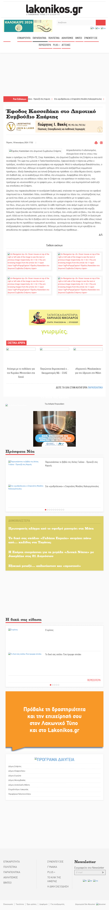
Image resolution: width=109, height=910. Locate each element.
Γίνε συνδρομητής (57, 904)
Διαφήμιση (43, 904)
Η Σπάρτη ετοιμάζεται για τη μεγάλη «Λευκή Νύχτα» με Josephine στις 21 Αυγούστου (51, 554)
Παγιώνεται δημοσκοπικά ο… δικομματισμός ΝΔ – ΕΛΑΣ (54, 371)
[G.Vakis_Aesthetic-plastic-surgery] (54, 126)
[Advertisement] (54, 75)
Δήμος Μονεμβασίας (16, 780)
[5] (53, 509)
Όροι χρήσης (31, 904)
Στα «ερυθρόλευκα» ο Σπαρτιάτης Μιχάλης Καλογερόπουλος (65, 99)
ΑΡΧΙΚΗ (7, 39)
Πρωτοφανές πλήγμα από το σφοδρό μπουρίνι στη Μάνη (51, 528)
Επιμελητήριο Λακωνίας (18, 789)
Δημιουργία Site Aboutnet (85, 904)
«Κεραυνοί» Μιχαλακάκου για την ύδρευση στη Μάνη (88, 371)
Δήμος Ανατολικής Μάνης (19, 785)
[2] (47, 509)
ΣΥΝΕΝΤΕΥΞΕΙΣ (90, 38)
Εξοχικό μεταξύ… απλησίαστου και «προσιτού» (44, 565)
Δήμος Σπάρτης (14, 766)
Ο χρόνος (49, 630)
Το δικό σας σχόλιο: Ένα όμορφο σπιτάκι (63, 654)
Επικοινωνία (8, 904)
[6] (55, 509)
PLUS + (56, 44)
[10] (63, 509)
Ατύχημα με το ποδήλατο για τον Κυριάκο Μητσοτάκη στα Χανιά (21, 373)
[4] (51, 509)
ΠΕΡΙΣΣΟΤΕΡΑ (94, 680)
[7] (57, 509)
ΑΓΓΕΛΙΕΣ (66, 44)
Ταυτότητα (20, 904)
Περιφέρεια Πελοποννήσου (19, 794)
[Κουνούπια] (54, 428)
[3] (49, 509)
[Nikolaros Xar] (54, 317)
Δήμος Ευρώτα (14, 775)
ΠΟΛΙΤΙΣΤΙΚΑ (53, 38)
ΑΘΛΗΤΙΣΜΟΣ (67, 38)
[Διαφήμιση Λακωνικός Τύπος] (54, 721)
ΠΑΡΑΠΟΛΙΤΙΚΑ (39, 38)
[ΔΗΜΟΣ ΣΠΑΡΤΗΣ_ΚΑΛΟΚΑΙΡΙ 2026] (27, 25)
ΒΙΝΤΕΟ (78, 38)
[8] (59, 509)
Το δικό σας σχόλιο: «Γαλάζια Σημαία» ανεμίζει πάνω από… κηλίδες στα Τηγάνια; (49, 540)
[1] (45, 509)
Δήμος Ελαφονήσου (16, 771)
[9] (61, 509)
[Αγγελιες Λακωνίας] (54, 331)
